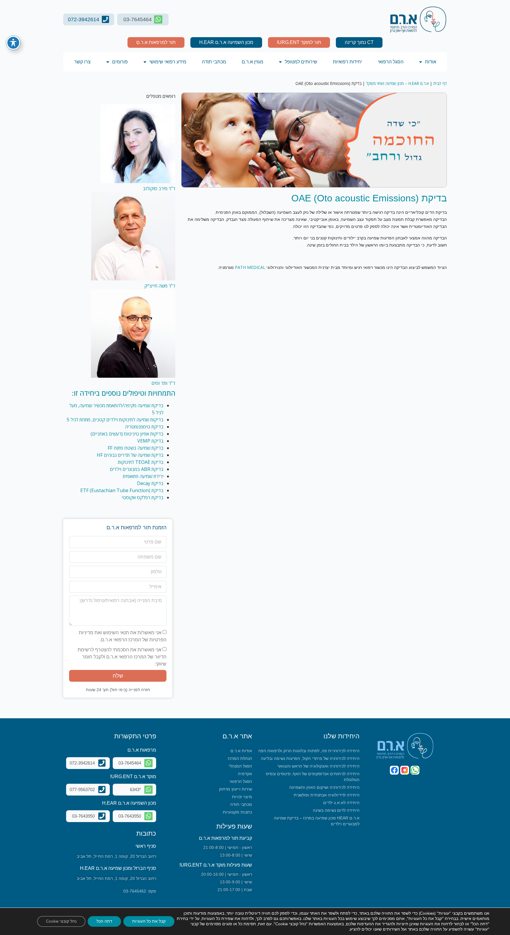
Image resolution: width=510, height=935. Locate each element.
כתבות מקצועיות (237, 812)
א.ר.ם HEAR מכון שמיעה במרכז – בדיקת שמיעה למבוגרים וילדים (316, 821)
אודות (430, 61)
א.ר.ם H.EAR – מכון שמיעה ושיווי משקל (397, 83)
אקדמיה (245, 773)
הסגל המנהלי (240, 766)
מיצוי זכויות (242, 796)
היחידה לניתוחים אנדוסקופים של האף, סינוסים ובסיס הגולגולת (312, 776)
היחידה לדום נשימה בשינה (336, 810)
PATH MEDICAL (250, 267)
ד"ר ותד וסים (163, 383)
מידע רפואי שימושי (167, 61)
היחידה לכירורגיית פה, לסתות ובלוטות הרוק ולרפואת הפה (308, 750)
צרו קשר (82, 61)
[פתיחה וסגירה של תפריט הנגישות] (13, 43)
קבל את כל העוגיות (149, 921)
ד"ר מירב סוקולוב (159, 188)
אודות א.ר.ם (241, 750)
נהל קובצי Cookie (61, 921)
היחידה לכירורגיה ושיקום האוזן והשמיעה (324, 787)
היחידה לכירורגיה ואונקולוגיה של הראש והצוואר (318, 766)
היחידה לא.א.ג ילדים (341, 802)
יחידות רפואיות (347, 61)
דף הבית (440, 83)
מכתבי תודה (214, 61)
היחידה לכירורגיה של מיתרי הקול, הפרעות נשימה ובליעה (310, 758)
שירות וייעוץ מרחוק (235, 789)
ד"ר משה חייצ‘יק (159, 285)
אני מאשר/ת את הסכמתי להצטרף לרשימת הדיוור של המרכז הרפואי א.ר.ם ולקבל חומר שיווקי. (122, 656)
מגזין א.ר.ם (252, 61)
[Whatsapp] (415, 770)
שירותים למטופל (301, 61)
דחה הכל (104, 921)
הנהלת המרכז (240, 758)
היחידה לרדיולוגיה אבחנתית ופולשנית (326, 795)
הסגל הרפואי (390, 61)
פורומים (120, 61)
